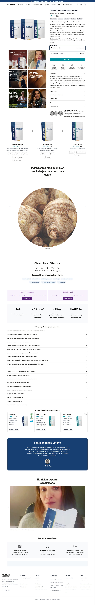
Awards (67, 584)
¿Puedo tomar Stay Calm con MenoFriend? (19, 375)
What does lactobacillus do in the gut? (18, 382)
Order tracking (84, 578)
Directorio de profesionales (87, 584)
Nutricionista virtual (56, 4)
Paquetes (28, 4)
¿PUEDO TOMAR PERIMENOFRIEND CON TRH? (18, 368)
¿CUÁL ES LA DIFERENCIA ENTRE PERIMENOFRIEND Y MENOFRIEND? (24, 349)
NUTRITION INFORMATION (56, 95)
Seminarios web (39, 587)
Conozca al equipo (70, 581)
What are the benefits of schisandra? (17, 405)
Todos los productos (25, 578)
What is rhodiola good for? (15, 401)
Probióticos (23, 587)
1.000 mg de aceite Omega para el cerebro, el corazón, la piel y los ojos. (67, 421)
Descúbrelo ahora (27, 298)
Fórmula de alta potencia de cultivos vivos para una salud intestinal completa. (47, 149)
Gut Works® (47, 144)
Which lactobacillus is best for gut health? (19, 386)
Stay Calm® (78, 144)
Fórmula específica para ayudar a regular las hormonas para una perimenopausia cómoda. (17, 149)
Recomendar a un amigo (56, 579)
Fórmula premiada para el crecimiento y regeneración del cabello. (13, 421)
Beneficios (53, 73)
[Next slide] (85, 206)
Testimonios (38, 584)
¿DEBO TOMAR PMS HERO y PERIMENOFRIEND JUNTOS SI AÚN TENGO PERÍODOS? (27, 360)
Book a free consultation (70, 116)
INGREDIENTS (53, 98)
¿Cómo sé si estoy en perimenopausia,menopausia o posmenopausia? (25, 330)
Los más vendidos (24, 581)
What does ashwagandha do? (15, 397)
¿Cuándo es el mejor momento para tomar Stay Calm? (22, 379)
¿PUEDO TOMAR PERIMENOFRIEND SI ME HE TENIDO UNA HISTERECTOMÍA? (25, 364)
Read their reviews (80, 116)
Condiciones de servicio (71, 587)
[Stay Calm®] (77, 131)
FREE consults (36, 451)
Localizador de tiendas (86, 587)
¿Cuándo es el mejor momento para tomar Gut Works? (22, 334)
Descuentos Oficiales (55, 590)
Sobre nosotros (69, 578)
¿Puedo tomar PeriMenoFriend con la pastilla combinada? (23, 345)
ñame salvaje (47, 248)
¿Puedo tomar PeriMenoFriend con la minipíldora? (21, 342)
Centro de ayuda (84, 581)
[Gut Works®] (47, 131)
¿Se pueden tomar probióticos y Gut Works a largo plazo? (23, 338)
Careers (67, 592)
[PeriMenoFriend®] (17, 131)
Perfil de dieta (38, 581)
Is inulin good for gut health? (15, 393)
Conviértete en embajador (56, 582)
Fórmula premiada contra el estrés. (77, 148)
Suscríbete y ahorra (37, 4)
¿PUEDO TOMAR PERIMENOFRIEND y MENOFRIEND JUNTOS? (22, 356)
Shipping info (54, 106)
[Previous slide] (9, 206)
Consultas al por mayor (86, 589)
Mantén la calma (54, 39)
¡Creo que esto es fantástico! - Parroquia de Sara (22, 530)
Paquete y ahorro (24, 584)
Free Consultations (67, 4)
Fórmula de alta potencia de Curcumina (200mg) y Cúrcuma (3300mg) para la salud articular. (41, 422)
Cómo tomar (53, 91)
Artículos (37, 578)
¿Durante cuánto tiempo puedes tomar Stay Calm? (21, 371)
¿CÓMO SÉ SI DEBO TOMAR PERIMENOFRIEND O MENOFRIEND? (23, 353)
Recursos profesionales (41, 589)
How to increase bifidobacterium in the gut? (19, 390)
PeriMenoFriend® (17, 144)
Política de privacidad (70, 589)
